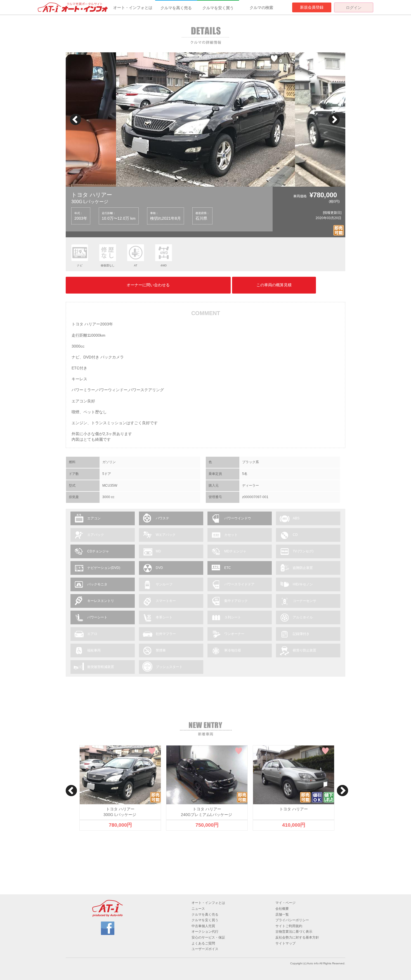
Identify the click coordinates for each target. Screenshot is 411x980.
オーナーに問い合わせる (148, 285)
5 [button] (209, 181)
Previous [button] (75, 119)
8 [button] (235, 181)
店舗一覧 (282, 914)
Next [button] (334, 119)
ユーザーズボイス (205, 949)
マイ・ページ (285, 903)
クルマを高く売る (176, 8)
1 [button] (176, 181)
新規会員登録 (311, 7)
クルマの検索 (261, 7)
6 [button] (218, 181)
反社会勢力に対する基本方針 (297, 937)
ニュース (198, 909)
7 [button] (226, 181)
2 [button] (184, 181)
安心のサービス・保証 (208, 937)
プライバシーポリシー (292, 920)
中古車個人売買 (203, 926)
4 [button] (201, 181)
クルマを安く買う (218, 8)
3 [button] (193, 181)
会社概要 (282, 909)
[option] (205, 119)
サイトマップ (285, 943)
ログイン (354, 7)
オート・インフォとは (132, 7)
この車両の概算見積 (274, 285)
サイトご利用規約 (288, 926)
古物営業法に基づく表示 (293, 932)
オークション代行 (205, 932)
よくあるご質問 (203, 943)
